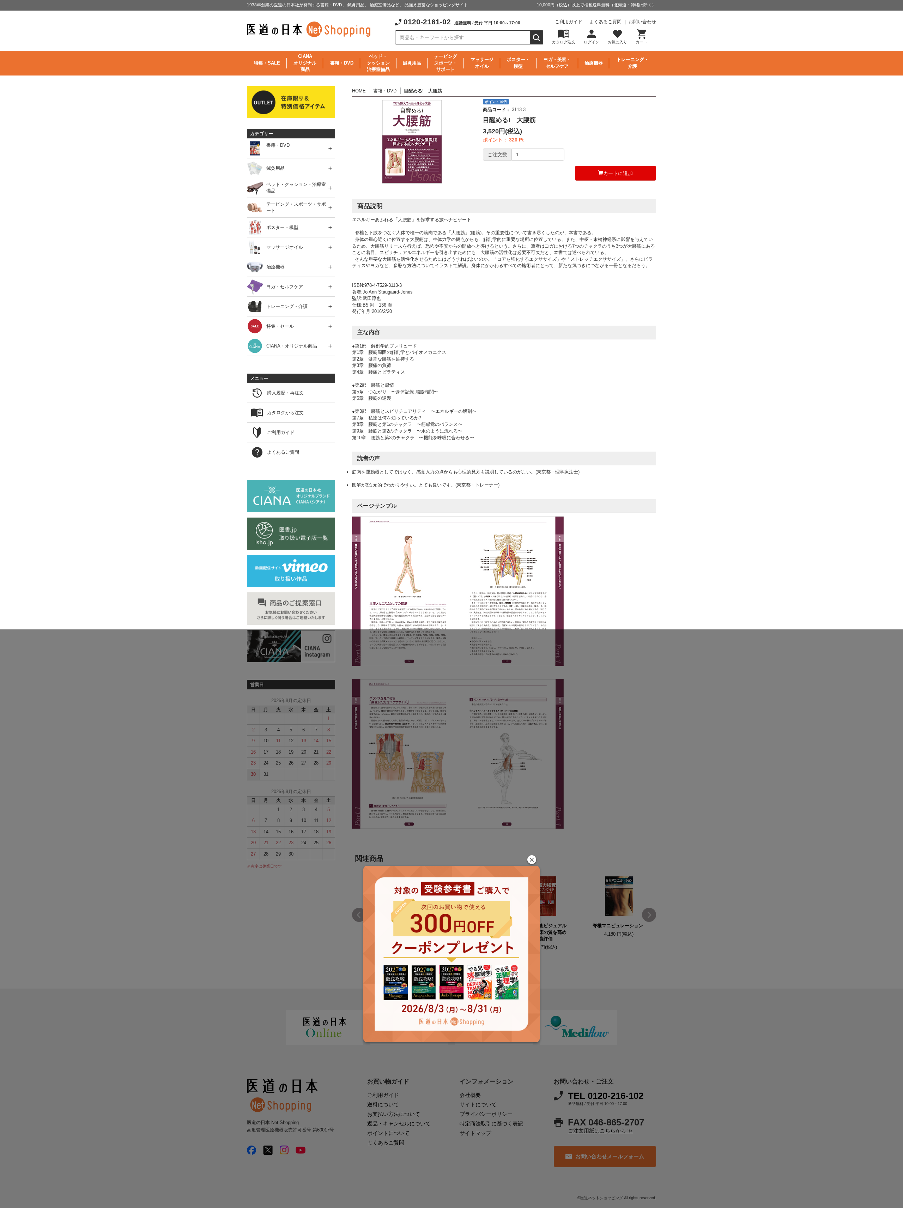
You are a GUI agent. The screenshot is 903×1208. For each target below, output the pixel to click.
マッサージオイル (482, 63)
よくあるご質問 (605, 21)
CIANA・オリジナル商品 (291, 346)
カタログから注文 (285, 412)
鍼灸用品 (412, 63)
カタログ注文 (563, 42)
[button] (531, 859)
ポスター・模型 (518, 63)
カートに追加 (618, 173)
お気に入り (617, 42)
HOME (359, 90)
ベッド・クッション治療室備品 (378, 63)
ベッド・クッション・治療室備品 (296, 188)
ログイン (591, 42)
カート (641, 42)
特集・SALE (267, 63)
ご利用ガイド (568, 21)
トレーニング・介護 (633, 63)
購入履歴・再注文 (285, 392)
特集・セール (280, 326)
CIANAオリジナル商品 (304, 63)
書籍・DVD (341, 63)
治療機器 (593, 63)
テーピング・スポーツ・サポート (296, 207)
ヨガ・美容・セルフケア (557, 63)
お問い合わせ (642, 21)
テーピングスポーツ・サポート (445, 63)
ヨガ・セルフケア (284, 286)
